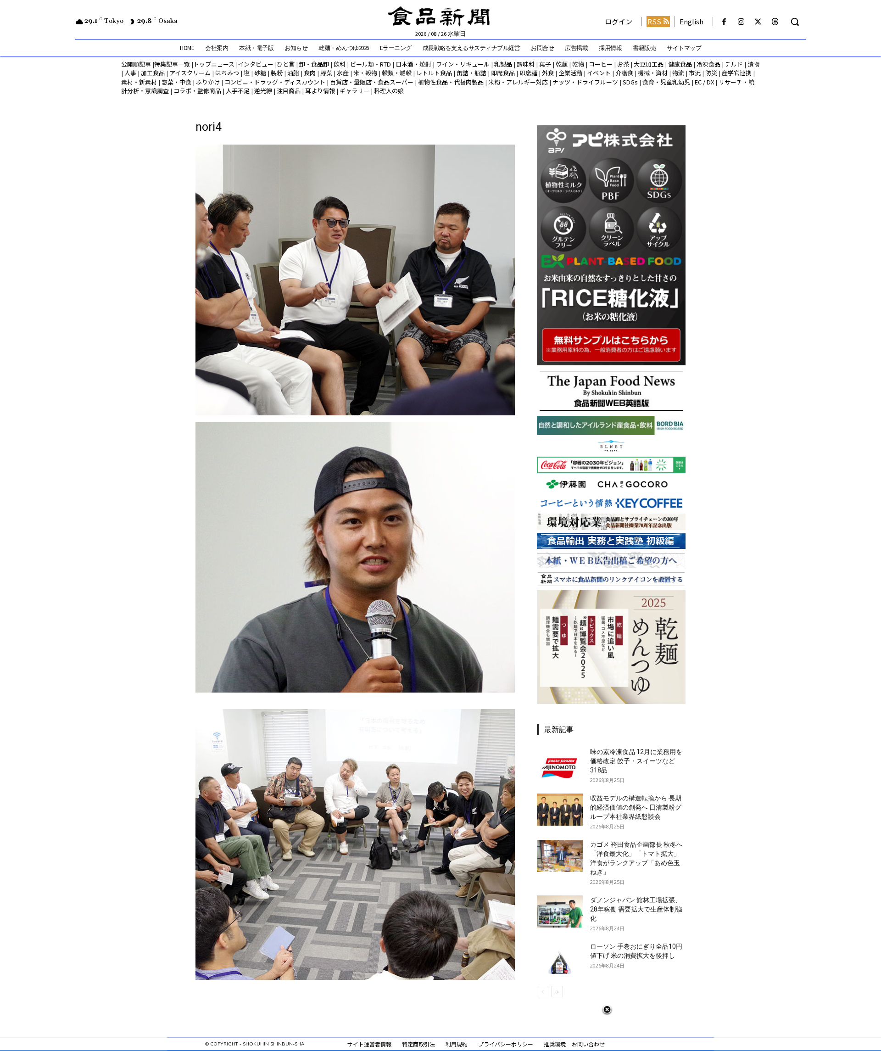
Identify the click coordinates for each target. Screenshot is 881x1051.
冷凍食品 (708, 64)
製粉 (277, 72)
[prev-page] (542, 991)
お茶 (623, 64)
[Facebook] (724, 22)
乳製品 (503, 64)
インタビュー (255, 64)
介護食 (624, 72)
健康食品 (680, 64)
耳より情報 (320, 90)
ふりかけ (208, 82)
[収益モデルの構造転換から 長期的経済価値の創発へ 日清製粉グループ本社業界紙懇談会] (560, 810)
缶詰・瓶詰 (471, 72)
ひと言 (286, 64)
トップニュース (213, 64)
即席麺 (528, 72)
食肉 (310, 72)
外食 (548, 72)
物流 (678, 72)
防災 (711, 72)
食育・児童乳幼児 (666, 82)
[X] (758, 22)
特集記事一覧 (172, 64)
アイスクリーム (190, 72)
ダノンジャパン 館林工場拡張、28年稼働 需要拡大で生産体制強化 (636, 909)
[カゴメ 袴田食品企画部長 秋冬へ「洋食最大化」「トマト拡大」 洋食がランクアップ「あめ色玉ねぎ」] (560, 856)
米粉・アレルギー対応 (518, 82)
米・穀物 (365, 72)
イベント (599, 72)
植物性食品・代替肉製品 (451, 82)
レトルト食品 (434, 72)
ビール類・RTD (370, 64)
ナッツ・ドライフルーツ (585, 82)
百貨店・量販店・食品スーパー (371, 82)
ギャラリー (354, 90)
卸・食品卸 (313, 64)
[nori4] (355, 412)
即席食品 (503, 72)
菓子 (545, 64)
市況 (695, 72)
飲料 (340, 64)
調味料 (526, 64)
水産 (343, 72)
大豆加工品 (649, 64)
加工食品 (153, 72)
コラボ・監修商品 (197, 90)
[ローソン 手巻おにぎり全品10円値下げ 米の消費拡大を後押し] (560, 958)
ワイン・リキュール (463, 64)
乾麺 (562, 64)
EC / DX (704, 82)
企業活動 (570, 72)
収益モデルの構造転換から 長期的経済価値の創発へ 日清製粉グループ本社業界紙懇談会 (635, 807)
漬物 (753, 64)
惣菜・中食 (176, 82)
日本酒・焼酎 (413, 64)
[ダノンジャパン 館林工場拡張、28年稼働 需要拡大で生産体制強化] (560, 911)
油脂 (293, 72)
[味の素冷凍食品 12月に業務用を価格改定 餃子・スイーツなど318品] (560, 763)
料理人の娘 (389, 90)
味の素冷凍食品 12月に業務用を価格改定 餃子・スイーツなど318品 (636, 761)
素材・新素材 (139, 82)
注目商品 (289, 90)
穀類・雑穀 (397, 72)
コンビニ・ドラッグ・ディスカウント (274, 82)
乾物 (578, 64)
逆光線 (263, 90)
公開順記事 (136, 64)
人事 (130, 72)
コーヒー (601, 64)
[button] (795, 22)
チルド (734, 64)
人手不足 (238, 90)
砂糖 (260, 72)
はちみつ (227, 72)
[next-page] (557, 991)
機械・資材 (653, 72)
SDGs (630, 82)
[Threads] (775, 22)
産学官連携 (737, 72)
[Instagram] (741, 22)
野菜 (326, 72)
